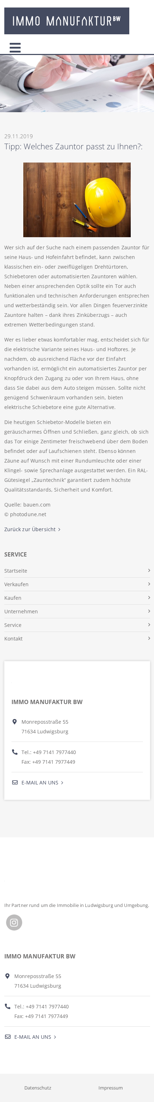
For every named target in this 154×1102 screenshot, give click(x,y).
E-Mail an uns (39, 782)
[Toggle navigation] (15, 46)
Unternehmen (21, 611)
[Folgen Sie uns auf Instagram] (14, 922)
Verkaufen (16, 584)
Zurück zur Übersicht (30, 529)
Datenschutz (37, 1087)
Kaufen (12, 597)
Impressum (110, 1087)
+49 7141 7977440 (54, 752)
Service (12, 625)
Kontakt (13, 638)
